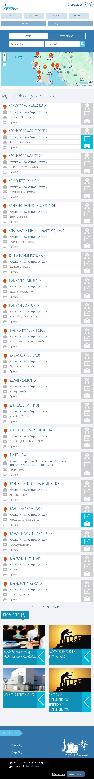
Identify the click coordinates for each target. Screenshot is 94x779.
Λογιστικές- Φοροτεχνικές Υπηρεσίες (24, 112)
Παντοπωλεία (53, 461)
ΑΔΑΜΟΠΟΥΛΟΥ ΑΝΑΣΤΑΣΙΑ (27, 106)
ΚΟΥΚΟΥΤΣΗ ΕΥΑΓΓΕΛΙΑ (25, 558)
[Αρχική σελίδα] (12, 8)
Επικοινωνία (23, 23)
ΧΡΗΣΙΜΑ (56, 15)
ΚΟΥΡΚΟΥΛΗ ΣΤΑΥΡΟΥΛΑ (26, 583)
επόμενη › (46, 606)
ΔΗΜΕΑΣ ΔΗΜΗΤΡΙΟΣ (24, 405)
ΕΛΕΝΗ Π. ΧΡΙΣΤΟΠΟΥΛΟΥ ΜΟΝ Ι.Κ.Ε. (35, 483)
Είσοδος (55, 23)
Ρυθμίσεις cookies (58, 774)
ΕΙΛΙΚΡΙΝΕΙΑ (18, 455)
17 (5, 508)
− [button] (4, 59)
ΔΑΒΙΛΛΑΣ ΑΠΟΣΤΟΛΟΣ (25, 355)
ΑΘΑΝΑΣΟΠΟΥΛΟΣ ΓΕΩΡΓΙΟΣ (28, 130)
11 (5, 355)
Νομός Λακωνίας (15, 745)
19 (5, 558)
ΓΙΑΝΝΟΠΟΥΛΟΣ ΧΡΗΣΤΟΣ (27, 330)
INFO (11, 15)
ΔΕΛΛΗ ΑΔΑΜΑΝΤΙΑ (23, 380)
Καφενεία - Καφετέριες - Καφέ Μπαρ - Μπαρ (28, 461)
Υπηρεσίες (43, 112)
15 (5, 455)
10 (5, 330)
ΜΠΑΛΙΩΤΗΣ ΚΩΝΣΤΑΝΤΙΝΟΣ (19, 694)
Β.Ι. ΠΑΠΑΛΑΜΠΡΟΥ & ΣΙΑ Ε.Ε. (29, 255)
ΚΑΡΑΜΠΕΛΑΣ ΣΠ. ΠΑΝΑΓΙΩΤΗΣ (31, 533)
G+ (91, 4)
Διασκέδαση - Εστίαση (38, 464)
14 (5, 430)
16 (5, 483)
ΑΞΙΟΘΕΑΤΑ (34, 15)
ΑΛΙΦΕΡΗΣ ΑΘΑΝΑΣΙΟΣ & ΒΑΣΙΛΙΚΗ (32, 205)
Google (90, 85)
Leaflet (78, 85)
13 (5, 405)
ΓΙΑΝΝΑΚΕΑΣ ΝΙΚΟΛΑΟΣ (25, 280)
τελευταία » (57, 606)
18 (5, 533)
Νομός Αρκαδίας (15, 752)
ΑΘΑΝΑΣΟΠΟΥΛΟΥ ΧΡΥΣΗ (26, 155)
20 (5, 583)
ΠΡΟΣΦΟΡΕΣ (79, 15)
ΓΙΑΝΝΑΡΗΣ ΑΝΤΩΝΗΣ (24, 305)
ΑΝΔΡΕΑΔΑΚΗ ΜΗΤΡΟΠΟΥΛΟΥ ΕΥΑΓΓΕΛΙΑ (36, 230)
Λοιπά (50, 464)
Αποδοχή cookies (75, 774)
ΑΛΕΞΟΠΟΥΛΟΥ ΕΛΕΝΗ (24, 180)
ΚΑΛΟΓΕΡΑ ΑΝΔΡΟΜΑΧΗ (26, 508)
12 (5, 380)
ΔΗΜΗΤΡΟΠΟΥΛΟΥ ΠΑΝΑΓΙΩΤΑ (31, 430)
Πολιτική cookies (33, 766)
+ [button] (4, 55)
